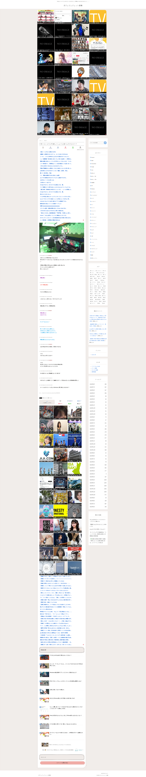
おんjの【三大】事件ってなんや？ (97, 529)
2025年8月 (98, 420)
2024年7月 (98, 458)
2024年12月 (98, 444)
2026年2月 (98, 402)
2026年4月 (98, 396)
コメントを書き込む (62, 762)
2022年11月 (98, 491)
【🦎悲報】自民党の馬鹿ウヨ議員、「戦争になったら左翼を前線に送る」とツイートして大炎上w (98, 540)
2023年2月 (98, 482)
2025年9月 (98, 417)
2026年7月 (98, 387)
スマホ (92, 214)
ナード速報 (94, 368)
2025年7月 (98, 423)
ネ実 (92, 236)
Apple (92, 160)
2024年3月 (98, 470)
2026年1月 (98, 405)
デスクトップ (93, 226)
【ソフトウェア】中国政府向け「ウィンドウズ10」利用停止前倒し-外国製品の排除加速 (98, 534)
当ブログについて (104, 773)
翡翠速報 (94, 371)
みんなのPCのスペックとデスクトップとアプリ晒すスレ (98, 520)
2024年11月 (98, 446)
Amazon (92, 157)
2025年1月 (98, 440)
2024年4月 (98, 467)
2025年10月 (98, 414)
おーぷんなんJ (94, 195)
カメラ (92, 198)
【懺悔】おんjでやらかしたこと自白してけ (98, 525)
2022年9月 (98, 497)
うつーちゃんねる (96, 366)
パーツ (92, 242)
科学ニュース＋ (94, 258)
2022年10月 (98, 494)
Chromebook (93, 163)
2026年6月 (98, 390)
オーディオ (93, 192)
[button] (80, 148)
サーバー (93, 207)
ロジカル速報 (95, 370)
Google (92, 166)
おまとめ (94, 354)
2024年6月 (98, 461)
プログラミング (94, 248)
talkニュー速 (93, 176)
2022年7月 (98, 503)
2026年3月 (98, 399)
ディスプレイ (93, 223)
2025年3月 (98, 435)
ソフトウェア (93, 217)
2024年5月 (98, 464)
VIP (92, 185)
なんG (92, 229)
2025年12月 (98, 408)
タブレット (93, 220)
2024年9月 (98, 452)
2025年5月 (98, 429)
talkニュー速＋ (94, 179)
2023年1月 (98, 485)
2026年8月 (98, 384)
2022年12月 (98, 488)
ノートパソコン (94, 239)
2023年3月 (98, 479)
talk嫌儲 (92, 182)
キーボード (93, 201)
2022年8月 (98, 500)
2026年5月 (98, 393)
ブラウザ (93, 245)
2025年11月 (98, 411)
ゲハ (92, 204)
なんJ (92, 232)
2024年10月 (98, 450)
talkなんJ (93, 173)
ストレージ (93, 210)
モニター (93, 251)
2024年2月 (98, 473)
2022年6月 (98, 506)
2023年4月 (98, 476)
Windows (93, 188)
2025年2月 (98, 438)
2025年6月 (98, 426)
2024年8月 (98, 455)
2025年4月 (98, 432)
